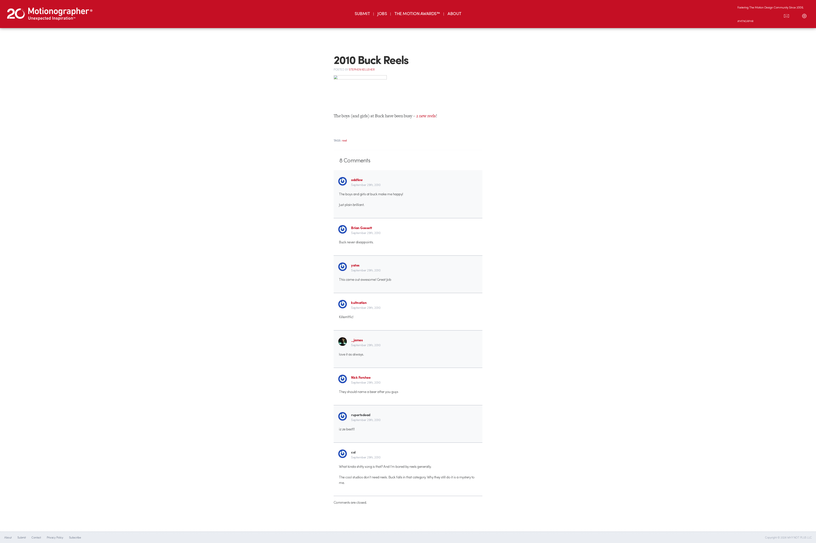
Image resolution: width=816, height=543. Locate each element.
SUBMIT (362, 13)
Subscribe (75, 537)
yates (355, 265)
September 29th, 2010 (365, 184)
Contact (36, 537)
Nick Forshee (360, 377)
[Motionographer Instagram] (742, 15)
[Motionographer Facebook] (768, 15)
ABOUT (454, 13)
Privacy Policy (55, 537)
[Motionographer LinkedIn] (751, 15)
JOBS (382, 13)
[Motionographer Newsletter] (786, 15)
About (7, 537)
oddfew (357, 179)
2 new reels (426, 116)
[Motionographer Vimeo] (760, 15)
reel (344, 140)
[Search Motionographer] (795, 15)
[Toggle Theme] (804, 15)
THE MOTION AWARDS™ (417, 13)
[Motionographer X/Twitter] (777, 15)
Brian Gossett (361, 227)
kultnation (359, 302)
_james (357, 339)
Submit (21, 537)
